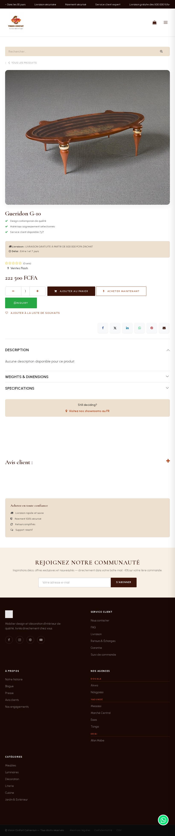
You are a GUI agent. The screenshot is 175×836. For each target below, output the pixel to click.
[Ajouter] (37, 291)
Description (17, 350)
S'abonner (123, 582)
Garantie (96, 647)
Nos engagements (17, 706)
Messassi (96, 706)
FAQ (93, 627)
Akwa (94, 685)
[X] (115, 328)
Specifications (19, 388)
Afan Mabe (97, 740)
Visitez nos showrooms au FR (89, 411)
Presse (9, 693)
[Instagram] (19, 640)
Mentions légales (80, 830)
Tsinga (95, 726)
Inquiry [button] (22, 302)
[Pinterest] (152, 328)
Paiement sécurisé (69, 4)
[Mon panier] (154, 22)
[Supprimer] (13, 291)
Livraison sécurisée (39, 4)
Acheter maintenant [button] (122, 291)
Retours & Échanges (103, 641)
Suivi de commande (103, 654)
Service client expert (102, 4)
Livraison (96, 634)
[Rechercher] (161, 51)
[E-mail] (164, 328)
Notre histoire (14, 679)
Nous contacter (100, 620)
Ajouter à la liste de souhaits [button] (35, 312)
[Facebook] (103, 328)
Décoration (12, 779)
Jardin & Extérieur (16, 799)
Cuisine (9, 792)
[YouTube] (41, 640)
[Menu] (165, 22)
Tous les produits (24, 62)
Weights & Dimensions (26, 376)
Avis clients (12, 700)
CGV (119, 830)
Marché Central (101, 713)
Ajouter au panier (73, 291)
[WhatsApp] (139, 328)
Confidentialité (103, 830)
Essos (94, 719)
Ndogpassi (97, 692)
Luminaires (12, 772)
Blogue (9, 686)
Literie (9, 786)
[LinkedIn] (127, 328)
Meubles (10, 765)
